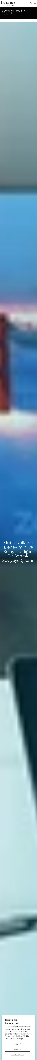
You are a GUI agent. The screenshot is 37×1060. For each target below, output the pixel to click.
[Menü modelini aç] (35, 3)
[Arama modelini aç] (31, 3)
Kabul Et (17, 1044)
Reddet (17, 1049)
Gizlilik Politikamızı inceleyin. (17, 1037)
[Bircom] (8, 3)
